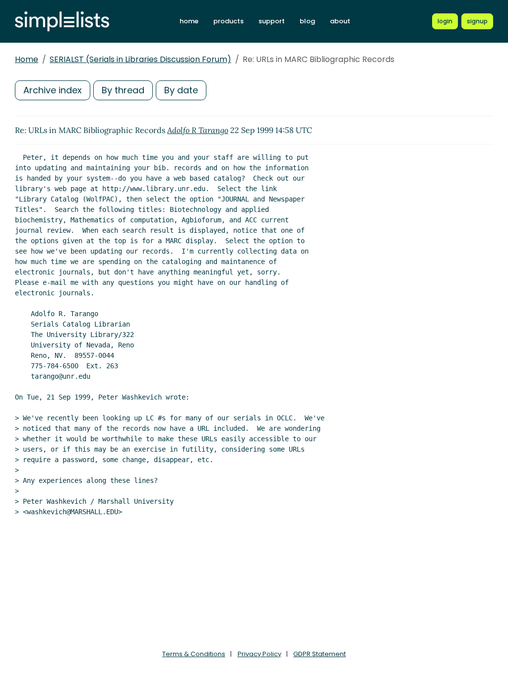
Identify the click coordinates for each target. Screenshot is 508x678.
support (271, 21)
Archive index (52, 90)
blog (307, 21)
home (189, 21)
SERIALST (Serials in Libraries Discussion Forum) (140, 59)
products (228, 21)
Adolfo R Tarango (197, 130)
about (340, 21)
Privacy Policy (259, 654)
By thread (123, 90)
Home (26, 59)
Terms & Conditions (193, 654)
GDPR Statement (319, 654)
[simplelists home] (62, 21)
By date (181, 90)
